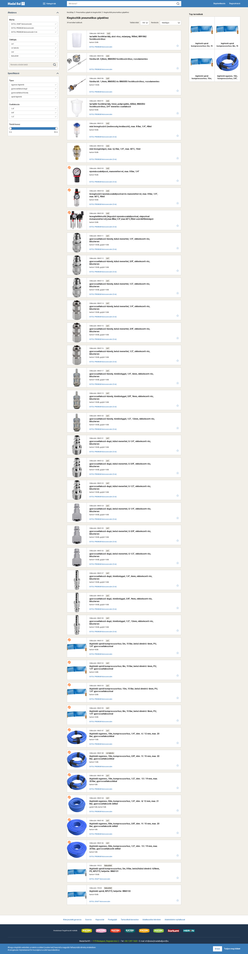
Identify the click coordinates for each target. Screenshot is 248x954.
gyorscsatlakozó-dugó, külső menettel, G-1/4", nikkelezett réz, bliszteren (120, 442)
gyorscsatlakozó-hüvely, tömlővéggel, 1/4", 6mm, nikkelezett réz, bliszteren (121, 375)
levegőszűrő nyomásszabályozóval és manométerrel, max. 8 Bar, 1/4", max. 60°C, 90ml (123, 195)
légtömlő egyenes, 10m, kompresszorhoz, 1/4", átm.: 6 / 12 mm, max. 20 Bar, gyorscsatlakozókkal (124, 734)
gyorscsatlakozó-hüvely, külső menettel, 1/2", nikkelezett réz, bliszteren (119, 285)
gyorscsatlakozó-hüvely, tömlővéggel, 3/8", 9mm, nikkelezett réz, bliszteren (121, 397)
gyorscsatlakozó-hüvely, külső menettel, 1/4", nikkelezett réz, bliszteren (119, 240)
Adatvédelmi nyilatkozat (175, 920)
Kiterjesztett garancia (72, 920)
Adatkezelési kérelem (151, 920)
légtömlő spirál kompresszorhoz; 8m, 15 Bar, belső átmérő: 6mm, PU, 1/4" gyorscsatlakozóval (123, 667)
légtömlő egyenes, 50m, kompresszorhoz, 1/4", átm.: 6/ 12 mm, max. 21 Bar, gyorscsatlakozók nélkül (124, 802)
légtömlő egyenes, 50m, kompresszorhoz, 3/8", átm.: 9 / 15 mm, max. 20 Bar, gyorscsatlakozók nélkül (124, 824)
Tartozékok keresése (130, 920)
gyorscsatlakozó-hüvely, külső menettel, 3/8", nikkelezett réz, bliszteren (119, 262)
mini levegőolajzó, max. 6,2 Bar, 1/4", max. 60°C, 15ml (114, 149)
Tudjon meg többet (232, 949)
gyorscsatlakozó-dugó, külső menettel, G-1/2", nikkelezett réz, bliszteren (120, 487)
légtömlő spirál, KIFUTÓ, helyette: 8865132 (110, 891)
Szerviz (88, 920)
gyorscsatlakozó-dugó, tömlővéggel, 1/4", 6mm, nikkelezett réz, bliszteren (120, 577)
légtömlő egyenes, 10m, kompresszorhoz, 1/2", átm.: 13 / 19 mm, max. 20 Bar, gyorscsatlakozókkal (123, 779)
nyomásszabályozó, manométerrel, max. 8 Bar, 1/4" (114, 171)
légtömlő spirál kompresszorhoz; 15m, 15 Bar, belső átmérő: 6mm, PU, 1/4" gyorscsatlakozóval (123, 689)
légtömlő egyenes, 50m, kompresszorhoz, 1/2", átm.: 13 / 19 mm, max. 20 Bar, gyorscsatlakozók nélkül (123, 847)
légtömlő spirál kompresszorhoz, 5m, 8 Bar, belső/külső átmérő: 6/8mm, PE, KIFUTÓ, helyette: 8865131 (124, 869)
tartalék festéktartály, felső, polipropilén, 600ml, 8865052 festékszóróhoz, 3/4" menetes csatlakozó (117, 105)
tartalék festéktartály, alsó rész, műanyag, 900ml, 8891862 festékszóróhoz (117, 37)
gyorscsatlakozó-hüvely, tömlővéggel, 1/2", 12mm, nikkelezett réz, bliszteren (122, 420)
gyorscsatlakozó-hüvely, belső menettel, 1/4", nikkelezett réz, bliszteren (119, 307)
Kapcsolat (100, 920)
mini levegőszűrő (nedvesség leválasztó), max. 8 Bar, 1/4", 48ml (120, 126)
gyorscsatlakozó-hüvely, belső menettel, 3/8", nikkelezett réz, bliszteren (119, 330)
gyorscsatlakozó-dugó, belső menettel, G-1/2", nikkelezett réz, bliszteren (120, 555)
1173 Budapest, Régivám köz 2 (106, 941)
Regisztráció (234, 3)
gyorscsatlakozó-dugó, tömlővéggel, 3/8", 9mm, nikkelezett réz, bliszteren (120, 600)
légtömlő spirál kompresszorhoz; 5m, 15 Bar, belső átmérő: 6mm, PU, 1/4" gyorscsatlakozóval (123, 645)
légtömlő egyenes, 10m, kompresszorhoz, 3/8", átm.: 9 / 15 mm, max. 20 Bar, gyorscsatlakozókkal (124, 757)
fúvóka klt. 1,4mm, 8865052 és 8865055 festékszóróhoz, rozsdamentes (124, 81)
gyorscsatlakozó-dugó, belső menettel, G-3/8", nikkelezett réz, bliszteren (120, 532)
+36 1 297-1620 (130, 941)
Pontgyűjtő (112, 920)
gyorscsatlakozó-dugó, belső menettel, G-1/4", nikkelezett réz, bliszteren (120, 510)
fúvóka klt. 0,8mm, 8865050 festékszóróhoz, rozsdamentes (118, 59)
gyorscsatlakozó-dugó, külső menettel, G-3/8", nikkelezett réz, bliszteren (120, 465)
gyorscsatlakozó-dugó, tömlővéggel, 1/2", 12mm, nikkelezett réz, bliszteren (121, 622)
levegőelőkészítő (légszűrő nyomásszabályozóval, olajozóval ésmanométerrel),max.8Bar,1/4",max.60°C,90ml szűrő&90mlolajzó (121, 217)
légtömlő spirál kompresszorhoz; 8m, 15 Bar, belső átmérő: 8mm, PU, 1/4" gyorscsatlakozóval (123, 712)
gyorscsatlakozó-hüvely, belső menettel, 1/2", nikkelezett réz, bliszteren (119, 352)
